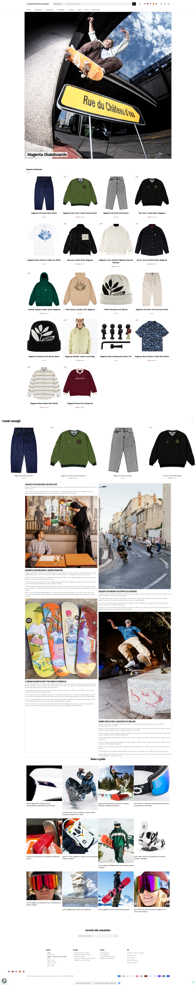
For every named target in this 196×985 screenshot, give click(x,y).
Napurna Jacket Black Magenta (80, 260)
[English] (156, 4)
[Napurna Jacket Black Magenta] (80, 239)
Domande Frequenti (132, 962)
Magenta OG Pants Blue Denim (44, 213)
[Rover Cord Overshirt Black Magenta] (152, 239)
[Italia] (151, 4)
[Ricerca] (134, 4)
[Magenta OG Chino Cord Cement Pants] (152, 289)
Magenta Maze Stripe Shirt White (44, 403)
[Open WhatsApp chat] (4, 981)
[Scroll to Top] (193, 976)
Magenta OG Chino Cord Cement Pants (152, 309)
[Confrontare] (165, 4)
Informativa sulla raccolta (83, 983)
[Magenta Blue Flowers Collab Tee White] (44, 239)
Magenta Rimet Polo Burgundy (80, 403)
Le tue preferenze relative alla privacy (104, 983)
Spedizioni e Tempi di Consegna (135, 952)
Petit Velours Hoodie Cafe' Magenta (80, 309)
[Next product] (192, 421)
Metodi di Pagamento (132, 960)
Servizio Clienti (131, 957)
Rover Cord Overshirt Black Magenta (152, 260)
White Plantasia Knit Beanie (116, 309)
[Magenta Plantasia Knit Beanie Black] (44, 336)
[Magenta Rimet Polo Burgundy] (80, 383)
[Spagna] (153, 4)
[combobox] (94, 4)
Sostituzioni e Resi (132, 955)
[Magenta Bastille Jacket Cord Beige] (80, 336)
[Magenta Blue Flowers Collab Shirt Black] (152, 336)
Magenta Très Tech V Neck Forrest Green (80, 213)
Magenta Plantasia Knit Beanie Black (44, 356)
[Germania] (148, 4)
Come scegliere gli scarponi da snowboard (76, 909)
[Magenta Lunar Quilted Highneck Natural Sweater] (116, 239)
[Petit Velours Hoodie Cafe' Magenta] (80, 289)
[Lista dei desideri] (161, 4)
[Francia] (145, 4)
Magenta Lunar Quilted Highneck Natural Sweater (116, 261)
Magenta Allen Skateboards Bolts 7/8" (116, 356)
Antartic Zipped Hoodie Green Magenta (44, 309)
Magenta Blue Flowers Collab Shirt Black (152, 356)
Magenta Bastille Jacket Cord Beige (80, 356)
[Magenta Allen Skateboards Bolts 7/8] (116, 336)
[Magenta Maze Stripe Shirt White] (44, 383)
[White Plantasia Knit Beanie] (116, 289)
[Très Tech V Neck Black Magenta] (152, 193)
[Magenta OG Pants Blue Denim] (44, 193)
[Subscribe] (116, 936)
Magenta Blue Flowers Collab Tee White (44, 260)
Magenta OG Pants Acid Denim (116, 213)
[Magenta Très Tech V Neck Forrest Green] (80, 193)
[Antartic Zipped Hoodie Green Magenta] (44, 289)
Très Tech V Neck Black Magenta (151, 213)
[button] (169, 4)
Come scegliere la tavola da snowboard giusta (113, 909)
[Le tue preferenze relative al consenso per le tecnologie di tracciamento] (193, 982)
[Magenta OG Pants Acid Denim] (116, 193)
